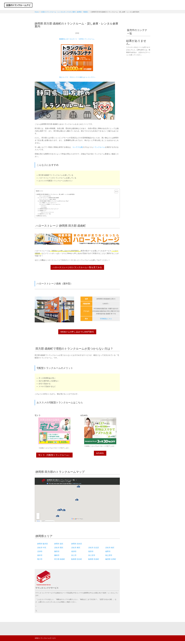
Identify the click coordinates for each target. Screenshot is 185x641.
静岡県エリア (43, 210)
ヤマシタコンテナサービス (49, 212)
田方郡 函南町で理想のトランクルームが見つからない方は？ (54, 201)
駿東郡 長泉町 (93, 559)
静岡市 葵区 (58, 544)
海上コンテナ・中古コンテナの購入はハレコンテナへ (77, 77)
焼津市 (73, 551)
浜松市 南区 (109, 547)
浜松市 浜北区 (93, 547)
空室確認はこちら (106, 318)
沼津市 (39, 551)
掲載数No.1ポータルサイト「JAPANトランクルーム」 (77, 39)
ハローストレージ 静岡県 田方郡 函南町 (49, 197)
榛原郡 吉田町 (110, 559)
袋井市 (39, 555)
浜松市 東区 (75, 547)
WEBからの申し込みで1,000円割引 (77, 332)
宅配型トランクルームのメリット (49, 202)
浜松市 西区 (58, 547)
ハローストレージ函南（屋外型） (49, 199)
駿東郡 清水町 (76, 559)
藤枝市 (56, 555)
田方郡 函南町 (59, 559)
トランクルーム (99, 147)
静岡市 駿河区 (42, 544)
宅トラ (45, 205)
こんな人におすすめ (46, 196)
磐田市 (56, 551)
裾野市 (107, 551)
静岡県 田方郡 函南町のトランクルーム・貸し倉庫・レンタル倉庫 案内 (56, 194)
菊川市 (39, 559)
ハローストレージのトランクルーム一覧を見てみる (77, 267)
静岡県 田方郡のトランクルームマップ (49, 208)
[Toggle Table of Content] (115, 191)
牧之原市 (108, 555)
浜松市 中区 (41, 547)
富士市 (73, 555)
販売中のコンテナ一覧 (45, 213)
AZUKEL (45, 207)
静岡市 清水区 (76, 544)
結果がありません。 (42, 215)
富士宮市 (91, 555)
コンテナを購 (77, 147)
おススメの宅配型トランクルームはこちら (51, 204)
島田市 (90, 551)
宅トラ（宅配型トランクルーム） (54, 455)
